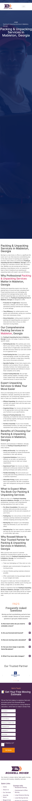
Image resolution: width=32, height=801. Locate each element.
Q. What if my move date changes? (12, 656)
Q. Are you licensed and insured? (12, 633)
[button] (16, 624)
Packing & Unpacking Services (16, 277)
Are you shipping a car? (7, 743)
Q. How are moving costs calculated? (13, 640)
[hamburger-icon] (23, 6)
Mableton (6, 333)
